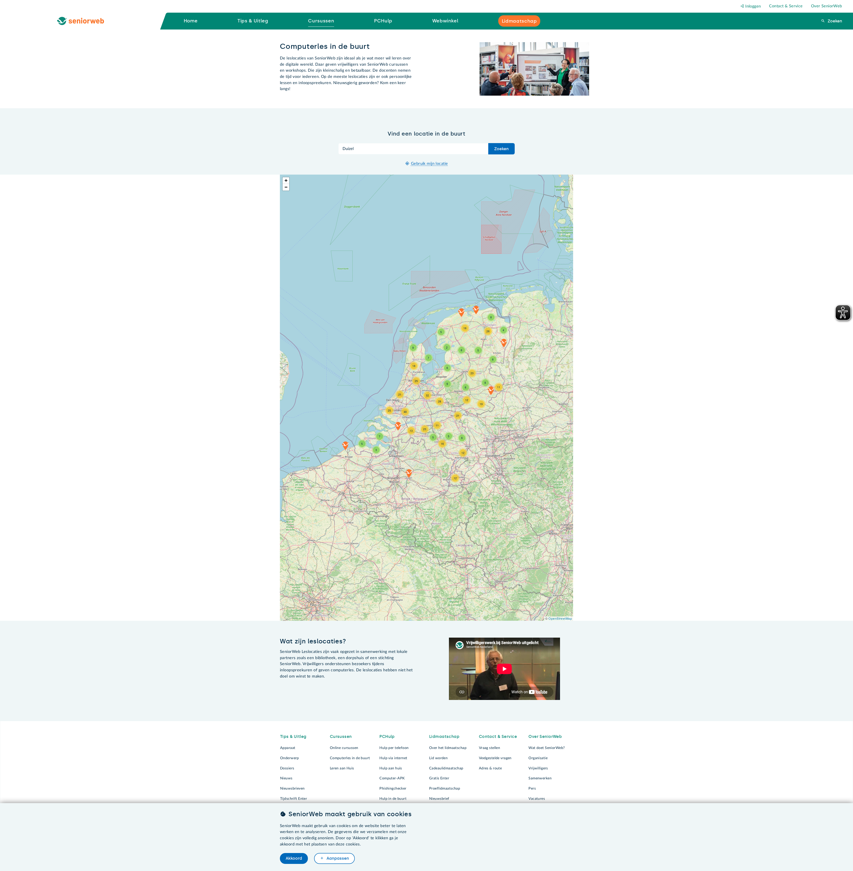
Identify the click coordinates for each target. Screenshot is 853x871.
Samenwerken (540, 778)
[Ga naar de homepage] (84, 21)
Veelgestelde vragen (495, 758)
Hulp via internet (393, 758)
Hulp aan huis (390, 768)
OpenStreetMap (560, 618)
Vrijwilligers (538, 768)
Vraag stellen (489, 748)
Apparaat (287, 748)
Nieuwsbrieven (292, 788)
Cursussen (341, 736)
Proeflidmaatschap (444, 788)
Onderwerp (289, 758)
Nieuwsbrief (439, 798)
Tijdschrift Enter (293, 798)
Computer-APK (392, 778)
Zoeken (834, 21)
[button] (409, 473)
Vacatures (536, 798)
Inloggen (752, 6)
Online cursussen (344, 748)
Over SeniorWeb (826, 6)
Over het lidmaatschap (447, 748)
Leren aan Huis (342, 768)
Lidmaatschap (444, 736)
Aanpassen (337, 858)
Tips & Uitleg (293, 736)
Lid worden (438, 758)
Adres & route (490, 768)
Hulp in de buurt (393, 798)
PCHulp (387, 736)
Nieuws (286, 778)
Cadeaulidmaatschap (446, 768)
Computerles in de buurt (350, 758)
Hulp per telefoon (394, 748)
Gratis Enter (439, 778)
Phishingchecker (392, 788)
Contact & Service (786, 6)
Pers (532, 788)
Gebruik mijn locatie (429, 164)
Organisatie (538, 758)
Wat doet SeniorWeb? (546, 748)
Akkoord (294, 858)
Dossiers (287, 768)
